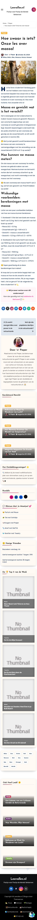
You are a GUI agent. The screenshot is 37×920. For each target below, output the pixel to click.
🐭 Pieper (12, 55)
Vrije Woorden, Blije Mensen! (17, 823)
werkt (13, 766)
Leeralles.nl (17, 7)
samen (26, 758)
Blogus (26, 896)
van (5, 762)
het (24, 753)
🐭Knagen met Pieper (10, 523)
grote (18, 753)
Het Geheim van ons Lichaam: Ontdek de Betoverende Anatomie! (18, 803)
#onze (24, 57)
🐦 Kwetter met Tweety (11, 533)
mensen (6, 758)
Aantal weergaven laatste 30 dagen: (16, 560)
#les (13, 57)
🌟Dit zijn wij (18, 916)
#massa (18, 57)
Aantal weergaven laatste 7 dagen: (16, 555)
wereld (6, 766)
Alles (5, 753)
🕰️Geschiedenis (26, 912)
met (13, 758)
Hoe (30, 753)
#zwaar (29, 57)
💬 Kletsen (18, 903)
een (11, 753)
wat (25, 762)
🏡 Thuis (8, 903)
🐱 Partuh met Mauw (10, 512)
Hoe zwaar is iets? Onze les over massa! (18, 44)
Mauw (8, 796)
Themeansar (18, 899)
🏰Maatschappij (25, 907)
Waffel (8, 818)
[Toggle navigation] (2, 9)
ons (19, 758)
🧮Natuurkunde (12, 907)
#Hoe (5, 57)
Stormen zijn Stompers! (15, 862)
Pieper (4, 33)
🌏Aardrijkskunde (11, 912)
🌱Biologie (28, 903)
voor (10, 762)
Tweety (9, 858)
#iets (9, 57)
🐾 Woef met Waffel (10, 528)
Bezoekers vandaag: (10, 549)
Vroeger (18, 762)
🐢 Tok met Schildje (9, 518)
